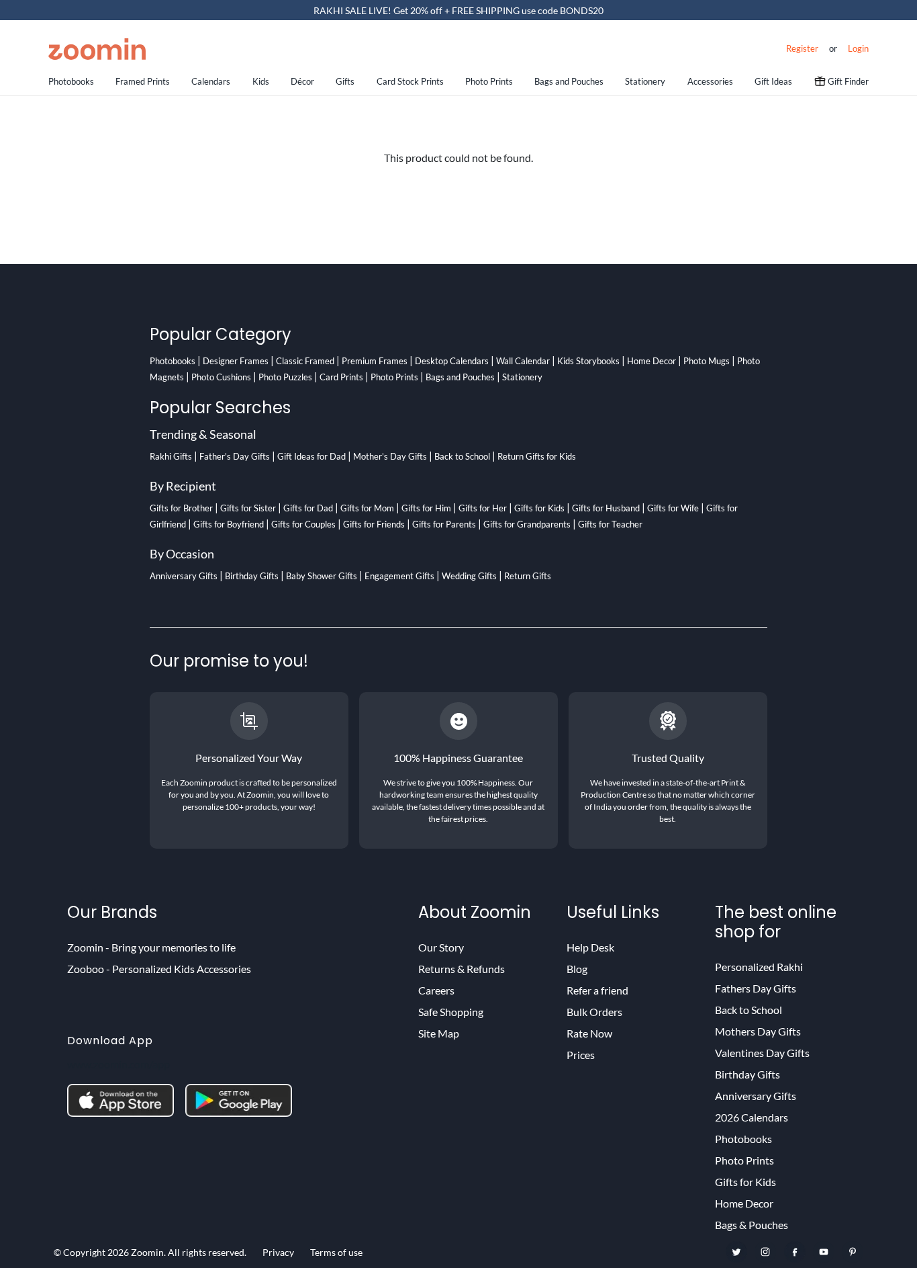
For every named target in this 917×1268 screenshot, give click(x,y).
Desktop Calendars (452, 360)
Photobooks (71, 81)
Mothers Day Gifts (758, 1031)
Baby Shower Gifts (321, 575)
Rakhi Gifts (171, 456)
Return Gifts (527, 575)
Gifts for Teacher (610, 524)
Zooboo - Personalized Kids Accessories (159, 968)
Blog (577, 968)
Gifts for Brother (181, 508)
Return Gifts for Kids (536, 456)
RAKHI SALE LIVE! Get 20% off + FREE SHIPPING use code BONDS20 (458, 10)
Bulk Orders (594, 1011)
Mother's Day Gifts (390, 456)
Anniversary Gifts (184, 575)
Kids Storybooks (588, 360)
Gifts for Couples (303, 524)
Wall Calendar (523, 360)
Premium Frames (374, 360)
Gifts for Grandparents (527, 524)
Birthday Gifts (252, 575)
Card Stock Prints (410, 81)
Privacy (278, 1252)
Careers (436, 990)
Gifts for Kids (539, 508)
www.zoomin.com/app (118, 1064)
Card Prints (341, 377)
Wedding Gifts (469, 575)
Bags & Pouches (751, 1224)
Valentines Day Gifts (762, 1052)
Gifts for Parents (444, 524)
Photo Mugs (706, 360)
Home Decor (651, 360)
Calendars (210, 81)
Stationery (645, 81)
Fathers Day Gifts (755, 988)
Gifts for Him (426, 508)
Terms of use (336, 1252)
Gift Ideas (773, 81)
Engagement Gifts (399, 575)
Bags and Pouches (569, 81)
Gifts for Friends (374, 524)
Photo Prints (489, 81)
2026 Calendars (751, 1117)
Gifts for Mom (367, 508)
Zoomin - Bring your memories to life (151, 947)
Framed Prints (142, 81)
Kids (260, 81)
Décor (302, 81)
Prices (581, 1054)
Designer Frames (236, 360)
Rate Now (589, 1033)
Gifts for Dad (308, 508)
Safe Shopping (450, 1011)
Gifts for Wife (673, 508)
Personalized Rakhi (759, 966)
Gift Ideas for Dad (311, 456)
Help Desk (590, 947)
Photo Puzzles (285, 377)
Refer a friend (597, 990)
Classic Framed (305, 360)
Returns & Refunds (461, 968)
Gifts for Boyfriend (228, 524)
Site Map (438, 1033)
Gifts (345, 81)
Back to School (462, 456)
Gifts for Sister (248, 508)
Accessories (710, 81)
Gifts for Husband (606, 508)
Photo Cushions (221, 377)
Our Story (441, 947)
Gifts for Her (482, 508)
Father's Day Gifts (234, 456)
